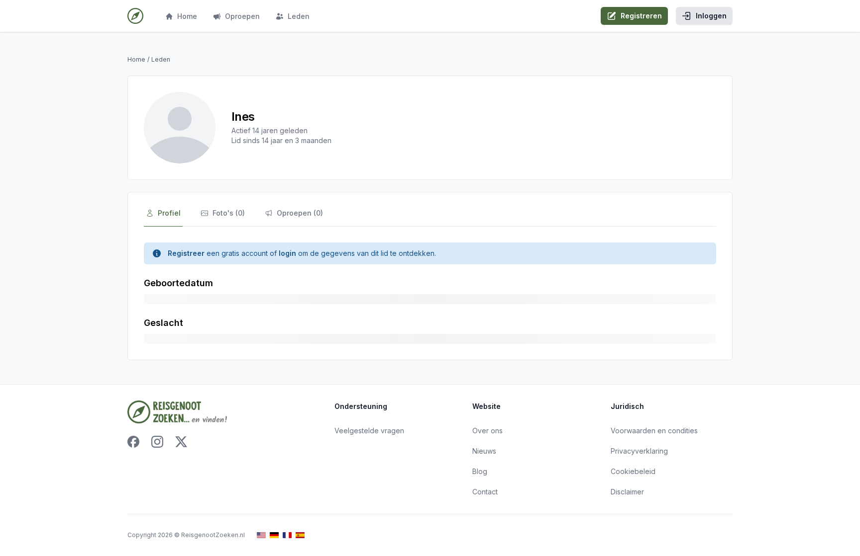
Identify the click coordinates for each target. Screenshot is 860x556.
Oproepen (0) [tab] (300, 213)
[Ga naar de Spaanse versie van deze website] (300, 535)
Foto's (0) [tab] (229, 213)
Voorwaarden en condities (654, 430)
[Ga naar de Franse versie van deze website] (287, 535)
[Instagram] (157, 442)
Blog (479, 471)
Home (187, 16)
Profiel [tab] (169, 213)
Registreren (641, 15)
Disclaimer (627, 491)
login (287, 253)
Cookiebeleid (633, 471)
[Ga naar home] (135, 16)
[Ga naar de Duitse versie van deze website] (274, 535)
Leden (299, 16)
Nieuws (484, 451)
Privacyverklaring (639, 451)
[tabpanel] (430, 293)
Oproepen (242, 16)
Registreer (186, 253)
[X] (181, 442)
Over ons (487, 430)
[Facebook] (133, 442)
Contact (485, 491)
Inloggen (711, 15)
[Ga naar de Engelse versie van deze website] (261, 535)
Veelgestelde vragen (369, 430)
